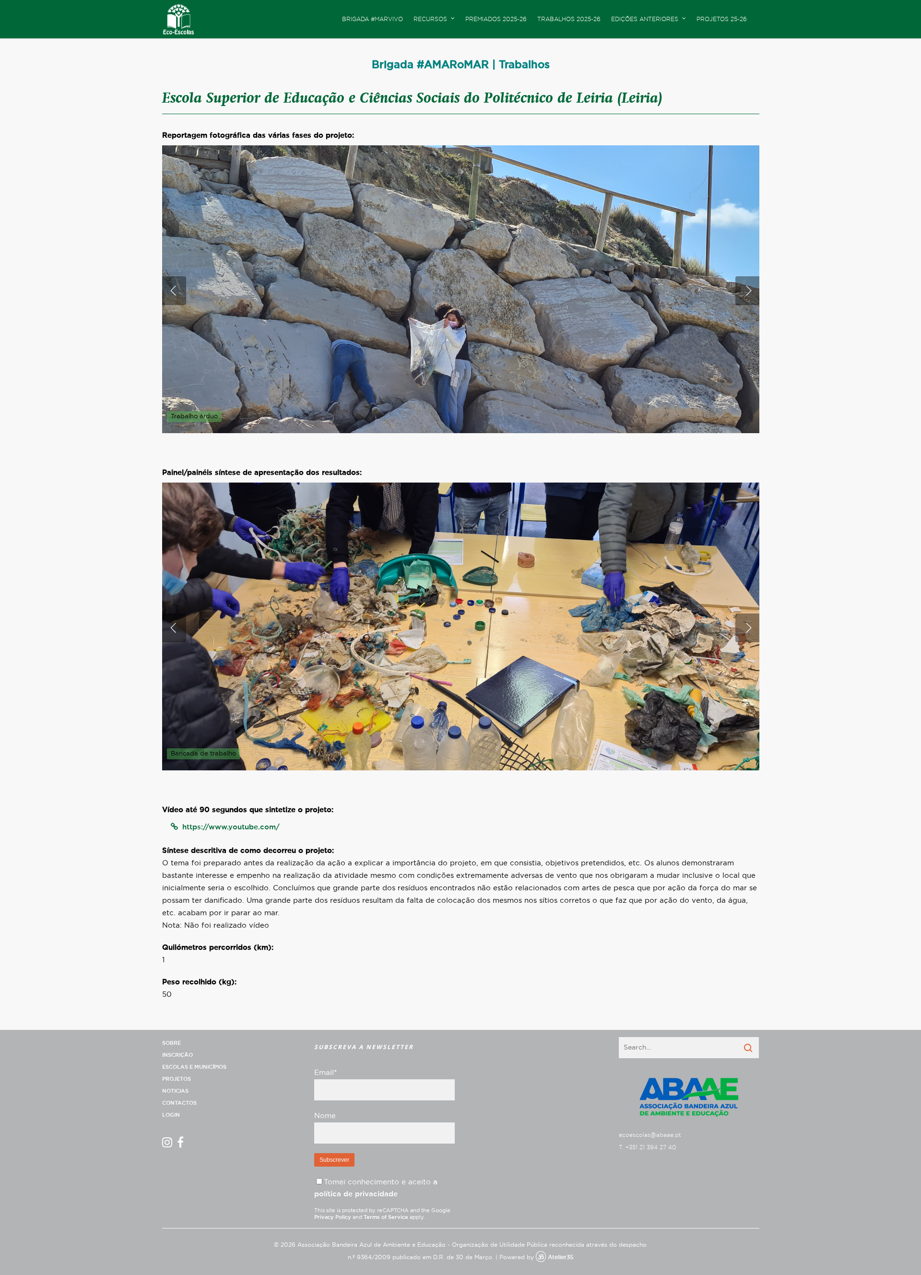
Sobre (171, 1043)
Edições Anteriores (644, 19)
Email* (325, 1072)
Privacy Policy (332, 1217)
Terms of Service (386, 1217)
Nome (325, 1116)
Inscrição (177, 1055)
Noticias (175, 1091)
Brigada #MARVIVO (372, 19)
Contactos (179, 1103)
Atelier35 (560, 1257)
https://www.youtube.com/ (231, 827)
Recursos (430, 19)
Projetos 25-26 (722, 19)
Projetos (176, 1079)
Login (171, 1115)
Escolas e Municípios (194, 1067)
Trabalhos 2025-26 (569, 19)
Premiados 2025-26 (496, 19)
